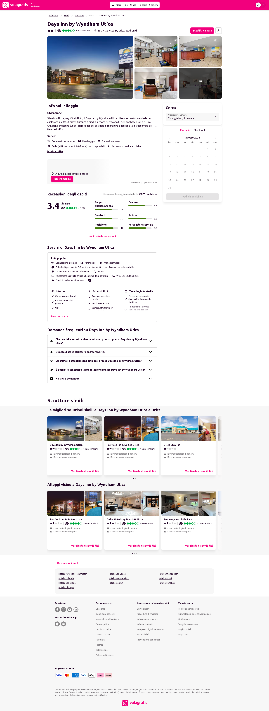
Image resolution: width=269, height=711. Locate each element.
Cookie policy (102, 624)
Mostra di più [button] (58, 316)
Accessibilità (143, 634)
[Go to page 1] (133, 478)
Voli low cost (184, 619)
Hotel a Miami (165, 578)
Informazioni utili (145, 624)
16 (215, 164)
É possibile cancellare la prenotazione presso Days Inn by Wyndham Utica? (100, 369)
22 (208, 172)
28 (200, 180)
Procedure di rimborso (147, 614)
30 (215, 180)
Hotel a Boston (116, 583)
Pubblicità (100, 639)
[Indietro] (169, 137)
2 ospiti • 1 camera (149, 5)
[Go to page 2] (135, 478)
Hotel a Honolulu (167, 583)
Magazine (183, 634)
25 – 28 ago (130, 5)
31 (169, 188)
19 (185, 172)
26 (185, 180)
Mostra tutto (55, 151)
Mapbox (136, 183)
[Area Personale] (260, 5)
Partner (99, 645)
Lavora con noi (103, 634)
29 (208, 180)
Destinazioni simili (67, 563)
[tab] (68, 563)
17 (169, 172)
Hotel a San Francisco (119, 578)
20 (192, 172)
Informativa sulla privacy (107, 619)
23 (215, 172)
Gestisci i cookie (103, 629)
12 (185, 164)
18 (177, 172)
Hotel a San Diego (67, 583)
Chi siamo (100, 609)
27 (192, 180)
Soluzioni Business (105, 655)
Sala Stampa (102, 650)
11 (177, 164)
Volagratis (53, 15)
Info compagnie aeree (147, 619)
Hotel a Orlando (66, 578)
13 (192, 164)
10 (169, 164)
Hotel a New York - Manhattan (73, 574)
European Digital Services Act (151, 629)
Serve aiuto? (143, 609)
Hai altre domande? (67, 378)
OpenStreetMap (150, 183)
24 (169, 180)
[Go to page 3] (136, 553)
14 (200, 164)
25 (177, 180)
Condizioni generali (105, 614)
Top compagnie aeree (188, 609)
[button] (90, 67)
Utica (118, 5)
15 (208, 164)
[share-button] (218, 30)
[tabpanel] (134, 581)
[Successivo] (215, 137)
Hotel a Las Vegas (117, 574)
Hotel (66, 15)
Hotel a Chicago (66, 587)
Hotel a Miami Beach (168, 574)
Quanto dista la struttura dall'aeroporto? (80, 352)
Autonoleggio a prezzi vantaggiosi (194, 614)
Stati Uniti (79, 15)
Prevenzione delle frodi (148, 639)
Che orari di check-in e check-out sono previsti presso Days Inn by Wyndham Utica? (101, 341)
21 (200, 172)
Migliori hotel (184, 629)
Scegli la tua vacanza (188, 624)
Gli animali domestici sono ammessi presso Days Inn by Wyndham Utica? (99, 360)
